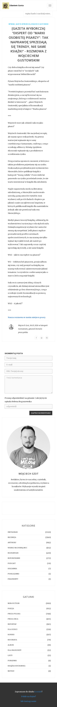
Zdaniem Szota (16, 5)
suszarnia (12, 569)
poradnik (12, 661)
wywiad (12, 24)
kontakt (38, 691)
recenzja (12, 537)
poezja (11, 608)
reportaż (12, 624)
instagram (13, 532)
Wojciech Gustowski (39, 24)
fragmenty (13, 579)
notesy (11, 671)
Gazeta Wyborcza (23, 24)
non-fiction (13, 603)
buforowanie (14, 558)
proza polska (23, 332)
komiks (11, 635)
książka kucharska (16, 666)
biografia (12, 640)
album (11, 645)
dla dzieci (12, 629)
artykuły (12, 543)
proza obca (13, 619)
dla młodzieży (14, 650)
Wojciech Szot (23, 325)
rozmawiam (23, 329)
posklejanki (13, 574)
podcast (12, 563)
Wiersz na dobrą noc (17, 548)
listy (10, 655)
